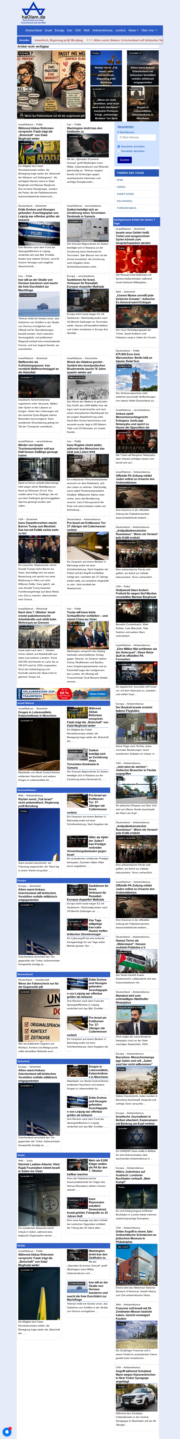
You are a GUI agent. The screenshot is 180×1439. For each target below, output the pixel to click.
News (132, 30)
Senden (125, 159)
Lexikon (120, 30)
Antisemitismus (102, 30)
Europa (59, 30)
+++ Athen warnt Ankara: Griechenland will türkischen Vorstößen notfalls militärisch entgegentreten (100, 40)
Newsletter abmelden (133, 151)
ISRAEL (121, 187)
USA (78, 30)
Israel (48, 30)
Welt (87, 30)
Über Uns (148, 30)
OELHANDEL (125, 201)
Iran (69, 30)
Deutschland (33, 30)
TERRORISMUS (126, 208)
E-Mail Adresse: (126, 132)
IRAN (120, 179)
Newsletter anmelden (133, 146)
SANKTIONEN (125, 194)
